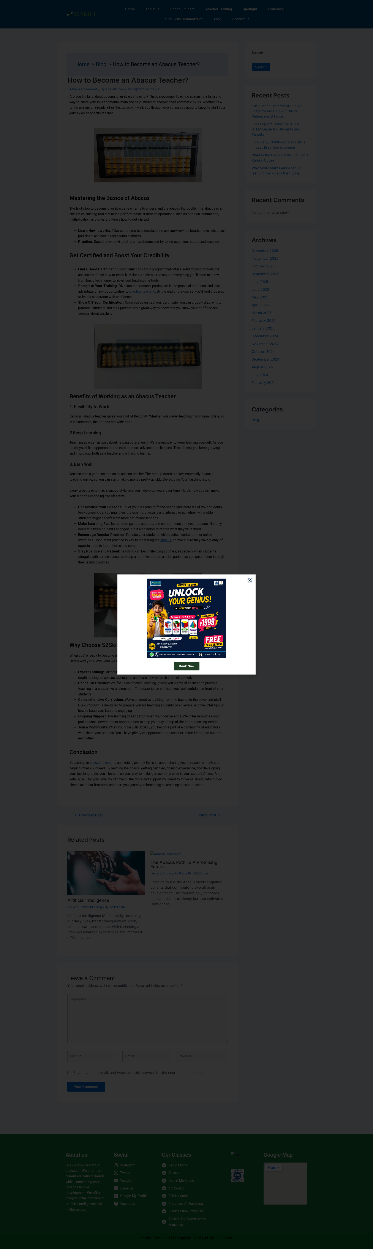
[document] (186, 624)
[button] (249, 580)
